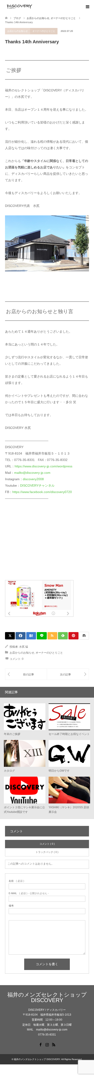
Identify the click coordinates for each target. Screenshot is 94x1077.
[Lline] (42, 635)
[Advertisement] (39, 543)
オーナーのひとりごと (43, 31)
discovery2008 (33, 479)
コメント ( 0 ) (47, 843)
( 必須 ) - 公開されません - (29, 893)
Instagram (47, 1044)
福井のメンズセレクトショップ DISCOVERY (47, 997)
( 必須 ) (16, 881)
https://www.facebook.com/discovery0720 (42, 492)
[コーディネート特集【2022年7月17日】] (26, 674)
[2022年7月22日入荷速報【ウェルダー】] (68, 674)
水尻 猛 (23, 646)
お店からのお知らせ (17, 31)
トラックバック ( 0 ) (47, 852)
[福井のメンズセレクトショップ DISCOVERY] (33, 7)
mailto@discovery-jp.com (32, 472)
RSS (53, 1044)
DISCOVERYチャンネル (37, 485)
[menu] (87, 7)
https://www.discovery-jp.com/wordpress (43, 466)
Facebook (40, 1044)
